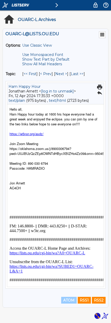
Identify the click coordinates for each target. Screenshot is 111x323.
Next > (61, 73)
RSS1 (84, 300)
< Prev (46, 73)
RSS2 (99, 300)
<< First (29, 73)
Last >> (77, 73)
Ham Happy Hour (25, 86)
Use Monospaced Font (42, 54)
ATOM (69, 300)
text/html (57, 100)
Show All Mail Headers (42, 64)
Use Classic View (37, 45)
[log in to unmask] (57, 91)
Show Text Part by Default (45, 59)
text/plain (17, 100)
